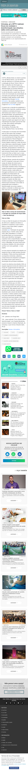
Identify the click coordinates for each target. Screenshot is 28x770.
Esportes (4, 724)
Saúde (3, 727)
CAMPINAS (20, 332)
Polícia (4, 732)
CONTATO (4, 749)
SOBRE (3, 740)
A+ (25, 67)
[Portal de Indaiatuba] (9, 5)
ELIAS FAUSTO (7, 344)
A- (20, 67)
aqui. (8, 230)
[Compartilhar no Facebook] (4, 356)
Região (4, 720)
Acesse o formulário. (14, 329)
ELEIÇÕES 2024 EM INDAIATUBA (11, 341)
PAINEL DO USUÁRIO (7, 742)
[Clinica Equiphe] (14, 368)
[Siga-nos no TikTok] (22, 703)
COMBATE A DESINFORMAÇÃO (11, 335)
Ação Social (5, 729)
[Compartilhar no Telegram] (19, 356)
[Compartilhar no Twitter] (9, 356)
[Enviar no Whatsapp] (14, 356)
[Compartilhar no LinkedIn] (24, 356)
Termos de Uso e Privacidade (9, 745)
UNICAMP (6, 332)
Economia (4, 717)
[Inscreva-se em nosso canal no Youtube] (18, 703)
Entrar (5, 1)
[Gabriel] (14, 15)
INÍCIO (3, 737)
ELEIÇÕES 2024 (16, 338)
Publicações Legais (7, 722)
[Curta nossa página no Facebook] (6, 703)
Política (4, 710)
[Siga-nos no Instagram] (10, 703)
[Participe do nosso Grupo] (14, 349)
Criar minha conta (13, 692)
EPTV (13, 332)
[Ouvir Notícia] (4, 73)
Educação (4, 715)
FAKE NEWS (6, 338)
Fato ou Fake (11, 104)
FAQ (3, 747)
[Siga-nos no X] (14, 703)
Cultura (4, 712)
